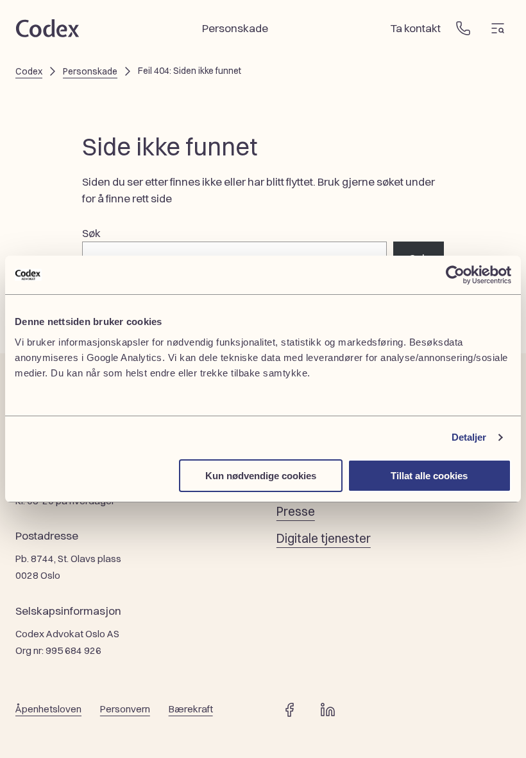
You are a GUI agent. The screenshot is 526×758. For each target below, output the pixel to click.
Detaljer (469, 437)
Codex (28, 71)
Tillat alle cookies (429, 475)
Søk (91, 233)
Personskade (90, 71)
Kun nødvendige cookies (260, 475)
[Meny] (498, 28)
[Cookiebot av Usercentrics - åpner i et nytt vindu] (455, 275)
